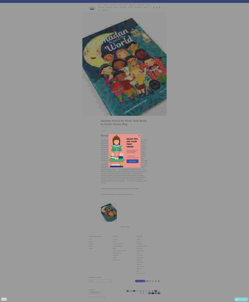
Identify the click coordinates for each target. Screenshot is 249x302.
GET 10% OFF (132, 161)
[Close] (139, 135)
